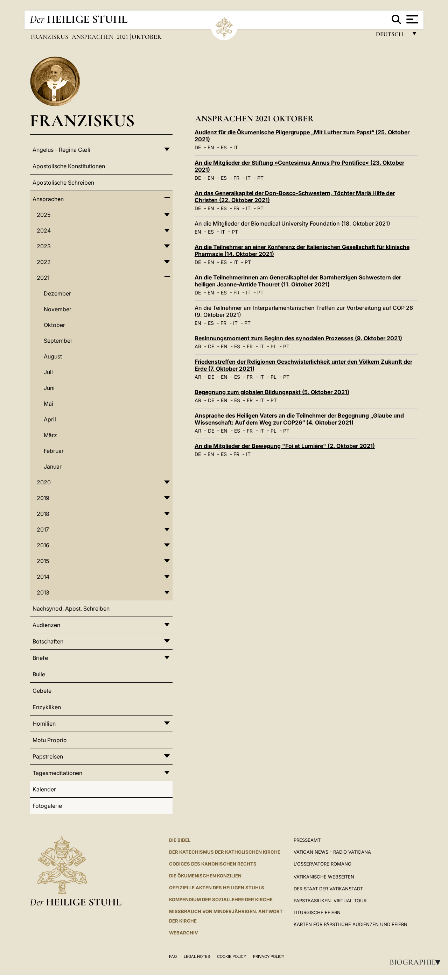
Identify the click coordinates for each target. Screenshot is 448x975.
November (57, 309)
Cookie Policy (231, 956)
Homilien (44, 723)
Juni (49, 387)
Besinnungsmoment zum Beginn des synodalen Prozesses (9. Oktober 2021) (298, 338)
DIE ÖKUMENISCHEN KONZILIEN (205, 875)
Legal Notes (197, 956)
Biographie (417, 962)
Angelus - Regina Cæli (61, 149)
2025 (43, 214)
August (53, 356)
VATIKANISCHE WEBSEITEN (324, 877)
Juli (48, 372)
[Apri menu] (411, 19)
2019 (43, 497)
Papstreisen (48, 756)
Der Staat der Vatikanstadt (328, 888)
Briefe (40, 657)
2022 (44, 261)
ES (224, 147)
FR (236, 178)
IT (235, 147)
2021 (123, 37)
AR (198, 346)
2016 (43, 545)
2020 (44, 482)
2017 (43, 529)
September (58, 340)
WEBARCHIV (183, 932)
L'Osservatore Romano (322, 864)
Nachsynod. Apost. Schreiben (71, 608)
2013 (43, 592)
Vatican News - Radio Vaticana (332, 852)
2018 (43, 513)
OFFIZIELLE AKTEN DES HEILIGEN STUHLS (216, 887)
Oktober (54, 324)
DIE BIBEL (179, 840)
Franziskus (50, 37)
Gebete (42, 690)
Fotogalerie (47, 805)
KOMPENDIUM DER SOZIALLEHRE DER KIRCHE (221, 899)
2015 (43, 560)
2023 (44, 246)
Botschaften (48, 641)
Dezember (57, 293)
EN (211, 147)
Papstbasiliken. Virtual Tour (330, 900)
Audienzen (46, 624)
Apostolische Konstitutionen (69, 166)
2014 (43, 576)
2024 (44, 230)
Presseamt (307, 840)
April (50, 419)
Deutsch (391, 35)
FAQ (173, 956)
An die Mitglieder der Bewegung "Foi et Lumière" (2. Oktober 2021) (285, 445)
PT (260, 178)
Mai (48, 403)
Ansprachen (93, 37)
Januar (53, 466)
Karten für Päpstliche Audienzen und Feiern (350, 924)
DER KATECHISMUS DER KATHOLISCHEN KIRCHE (224, 852)
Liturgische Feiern (317, 912)
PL (273, 346)
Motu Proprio (50, 739)
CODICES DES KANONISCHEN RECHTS (213, 864)
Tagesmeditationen (57, 772)
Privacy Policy (268, 956)
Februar (54, 450)
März (50, 435)
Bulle (39, 674)
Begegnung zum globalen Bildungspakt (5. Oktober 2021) (272, 392)
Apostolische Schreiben (63, 182)
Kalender (44, 789)
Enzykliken (47, 707)
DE (198, 147)
